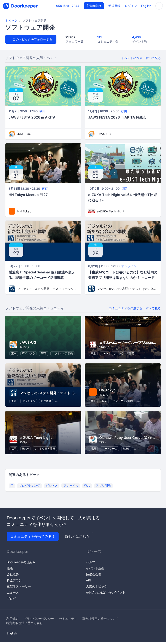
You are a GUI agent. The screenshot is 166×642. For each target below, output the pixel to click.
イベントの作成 (131, 58)
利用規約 (12, 618)
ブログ (11, 598)
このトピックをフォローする (32, 39)
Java (105, 353)
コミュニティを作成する (125, 308)
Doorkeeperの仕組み (21, 562)
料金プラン (14, 580)
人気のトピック (96, 586)
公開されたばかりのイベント (105, 592)
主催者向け (93, 6)
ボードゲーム (109, 448)
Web (87, 485)
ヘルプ (90, 562)
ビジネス (46, 401)
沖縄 (93, 448)
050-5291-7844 (67, 6)
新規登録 (114, 6)
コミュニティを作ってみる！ (32, 536)
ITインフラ (28, 353)
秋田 (42, 111)
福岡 (124, 188)
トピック (11, 20)
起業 (104, 401)
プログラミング (29, 485)
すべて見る (153, 58)
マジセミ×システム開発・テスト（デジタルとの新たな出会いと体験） (47, 289)
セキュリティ (68, 618)
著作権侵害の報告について (100, 618)
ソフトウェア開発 (62, 353)
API (88, 580)
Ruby (25, 448)
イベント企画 (95, 568)
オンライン (128, 266)
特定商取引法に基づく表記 (24, 623)
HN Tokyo (24, 211)
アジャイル (28, 401)
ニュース (13, 592)
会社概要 (13, 574)
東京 (45, 188)
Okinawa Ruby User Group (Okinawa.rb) (132, 437)
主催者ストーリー (19, 586)
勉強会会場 (93, 574)
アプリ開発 (103, 485)
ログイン (131, 6)
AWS (43, 353)
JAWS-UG (24, 134)
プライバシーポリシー (39, 618)
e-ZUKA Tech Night (110, 211)
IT (11, 485)
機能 (10, 568)
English (146, 6)
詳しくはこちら (77, 536)
